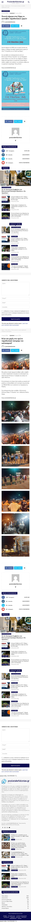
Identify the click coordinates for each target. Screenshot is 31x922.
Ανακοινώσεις (7, 5)
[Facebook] (3, 827)
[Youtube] (9, 827)
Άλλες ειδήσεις (5, 201)
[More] (21, 25)
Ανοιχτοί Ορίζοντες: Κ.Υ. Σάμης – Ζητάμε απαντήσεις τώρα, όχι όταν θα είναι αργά (19, 198)
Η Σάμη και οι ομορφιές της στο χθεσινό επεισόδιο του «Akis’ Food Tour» (19, 836)
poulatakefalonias (10, 22)
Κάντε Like (26, 150)
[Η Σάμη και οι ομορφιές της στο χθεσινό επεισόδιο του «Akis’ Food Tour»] (6, 837)
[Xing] (15, 140)
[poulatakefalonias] (3, 22)
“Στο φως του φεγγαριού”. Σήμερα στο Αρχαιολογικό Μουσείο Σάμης (19, 266)
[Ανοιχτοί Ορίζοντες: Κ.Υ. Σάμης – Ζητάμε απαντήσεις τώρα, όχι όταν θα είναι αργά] (6, 199)
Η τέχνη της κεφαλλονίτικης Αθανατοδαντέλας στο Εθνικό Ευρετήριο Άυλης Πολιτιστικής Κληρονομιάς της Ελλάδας (18, 845)
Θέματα (13, 839)
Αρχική (3, 5)
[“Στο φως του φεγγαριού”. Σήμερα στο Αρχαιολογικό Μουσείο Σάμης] (6, 266)
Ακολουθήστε (25, 154)
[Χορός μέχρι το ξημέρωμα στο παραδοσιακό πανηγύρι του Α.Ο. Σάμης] (6, 207)
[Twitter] (7, 827)
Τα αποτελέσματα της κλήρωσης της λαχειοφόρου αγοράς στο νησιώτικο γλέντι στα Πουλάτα (20, 214)
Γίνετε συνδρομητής (24, 162)
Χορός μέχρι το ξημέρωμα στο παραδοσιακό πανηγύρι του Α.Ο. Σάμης (19, 206)
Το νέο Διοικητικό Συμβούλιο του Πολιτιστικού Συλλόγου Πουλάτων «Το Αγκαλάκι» (14, 191)
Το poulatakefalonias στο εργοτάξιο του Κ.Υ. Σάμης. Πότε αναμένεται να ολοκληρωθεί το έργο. (20, 853)
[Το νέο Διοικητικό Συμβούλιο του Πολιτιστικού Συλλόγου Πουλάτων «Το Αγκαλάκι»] (15, 178)
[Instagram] (5, 827)
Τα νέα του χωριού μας (6, 187)
